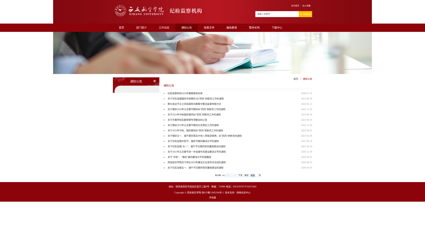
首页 (121, 27)
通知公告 (186, 27)
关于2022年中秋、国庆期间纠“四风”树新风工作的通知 (195, 130)
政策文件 (209, 27)
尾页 (247, 175)
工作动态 (164, 27)
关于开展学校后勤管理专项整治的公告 (187, 120)
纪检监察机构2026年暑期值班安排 (185, 93)
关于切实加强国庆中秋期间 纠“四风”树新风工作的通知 (196, 98)
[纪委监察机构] (162, 6)
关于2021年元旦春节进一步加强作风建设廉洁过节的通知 (197, 152)
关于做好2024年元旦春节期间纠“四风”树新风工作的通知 (196, 109)
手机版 (212, 197)
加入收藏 (306, 6)
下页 (240, 175)
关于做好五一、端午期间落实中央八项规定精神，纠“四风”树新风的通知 (205, 136)
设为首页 (295, 6)
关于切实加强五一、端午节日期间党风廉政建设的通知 (195, 167)
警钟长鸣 (254, 27)
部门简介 (141, 27)
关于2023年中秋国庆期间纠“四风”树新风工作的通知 (194, 114)
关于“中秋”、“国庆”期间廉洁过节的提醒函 (189, 157)
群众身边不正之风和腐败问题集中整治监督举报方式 (194, 104)
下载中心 (277, 27)
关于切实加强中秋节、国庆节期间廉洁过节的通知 (193, 141)
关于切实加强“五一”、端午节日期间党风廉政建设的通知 (196, 146)
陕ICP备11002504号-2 (213, 192)
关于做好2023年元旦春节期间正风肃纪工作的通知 (193, 125)
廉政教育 (231, 27)
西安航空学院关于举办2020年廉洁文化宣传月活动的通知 (197, 162)
